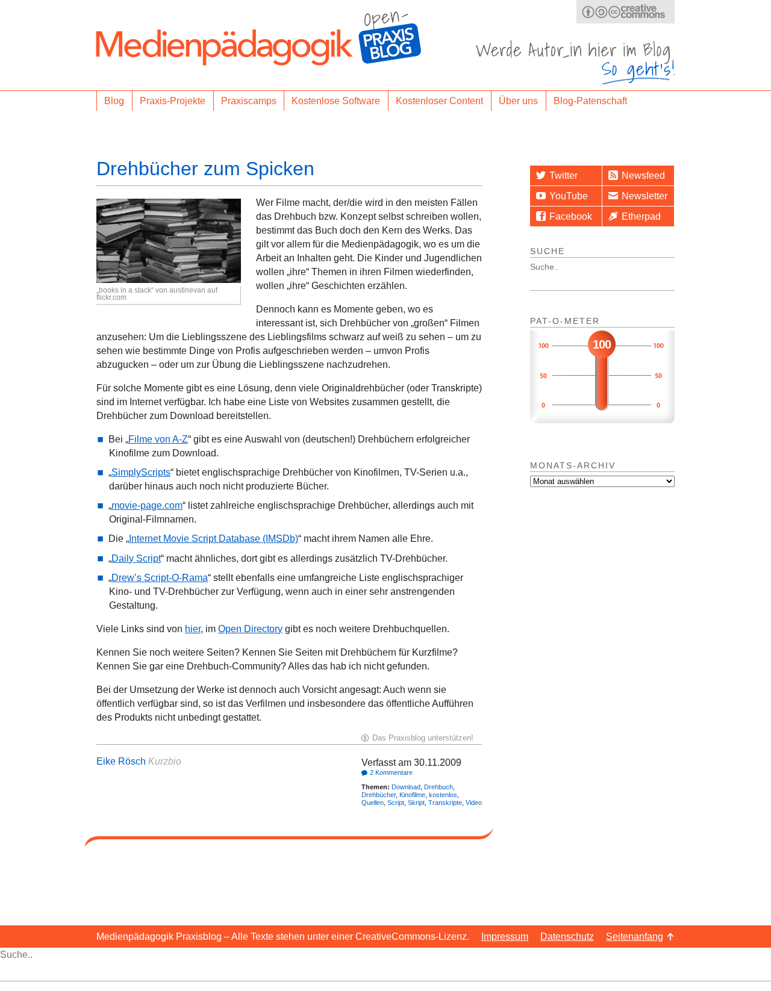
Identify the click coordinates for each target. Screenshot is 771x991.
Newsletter (644, 196)
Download (406, 787)
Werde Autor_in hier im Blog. (575, 62)
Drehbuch (438, 787)
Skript (416, 802)
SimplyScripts (140, 472)
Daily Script (136, 558)
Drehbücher (378, 794)
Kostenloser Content (439, 101)
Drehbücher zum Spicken (205, 168)
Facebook (570, 216)
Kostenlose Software (336, 101)
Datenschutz (567, 936)
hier (193, 629)
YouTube (568, 196)
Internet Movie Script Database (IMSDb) (213, 538)
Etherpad (641, 216)
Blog (114, 101)
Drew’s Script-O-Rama (159, 578)
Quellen (372, 802)
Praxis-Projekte (172, 101)
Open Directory (250, 629)
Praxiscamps (248, 101)
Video (474, 802)
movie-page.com (147, 505)
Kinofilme (412, 794)
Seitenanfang (634, 936)
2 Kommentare (391, 772)
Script (395, 802)
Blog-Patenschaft (590, 101)
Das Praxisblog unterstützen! (422, 737)
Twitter (563, 175)
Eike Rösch (121, 761)
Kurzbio (164, 761)
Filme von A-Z (158, 439)
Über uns (518, 101)
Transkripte (445, 802)
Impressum (504, 936)
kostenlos (443, 794)
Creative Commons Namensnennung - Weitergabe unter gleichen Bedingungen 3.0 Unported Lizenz (625, 11)
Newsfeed (643, 175)
